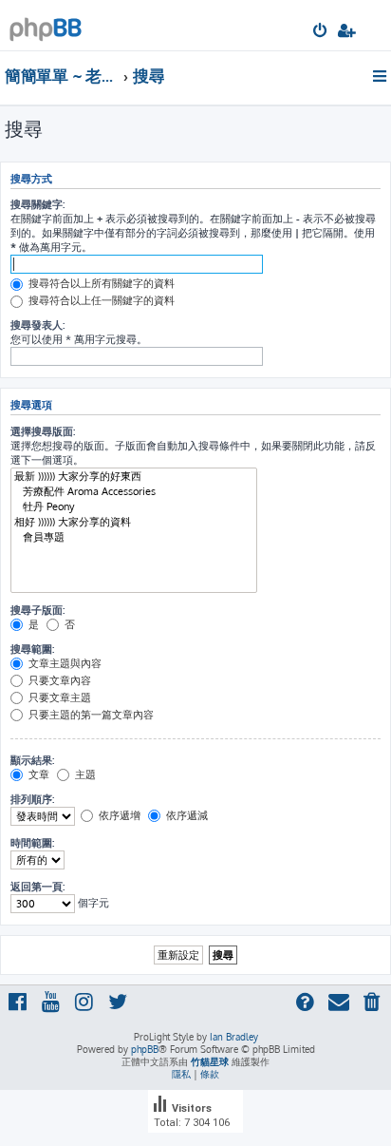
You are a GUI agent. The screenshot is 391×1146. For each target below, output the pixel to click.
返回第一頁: (37, 886)
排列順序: (32, 799)
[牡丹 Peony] (133, 507)
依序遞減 (185, 815)
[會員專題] (133, 537)
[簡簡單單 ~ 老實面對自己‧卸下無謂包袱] (45, 24)
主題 (84, 774)
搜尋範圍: (32, 649)
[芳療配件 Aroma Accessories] (133, 492)
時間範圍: (32, 843)
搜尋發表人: (37, 325)
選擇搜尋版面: (42, 431)
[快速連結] (381, 76)
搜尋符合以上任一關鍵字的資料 (100, 300)
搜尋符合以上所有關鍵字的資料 (100, 283)
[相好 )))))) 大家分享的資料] (133, 522)
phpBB (144, 1049)
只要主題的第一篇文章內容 (90, 714)
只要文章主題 (58, 697)
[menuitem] (321, 32)
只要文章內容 (58, 680)
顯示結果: (32, 760)
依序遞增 (118, 815)
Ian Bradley (234, 1036)
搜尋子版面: (37, 610)
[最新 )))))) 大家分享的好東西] (133, 477)
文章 (37, 774)
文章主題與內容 (64, 663)
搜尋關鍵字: (37, 204)
